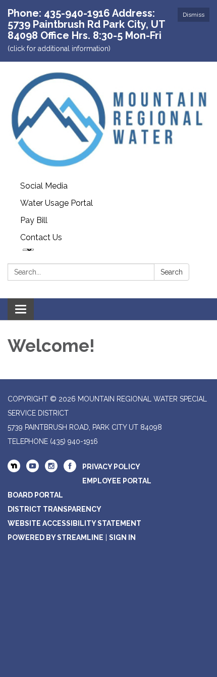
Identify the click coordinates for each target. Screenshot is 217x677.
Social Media (44, 186)
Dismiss (193, 14)
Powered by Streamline (55, 537)
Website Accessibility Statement (74, 523)
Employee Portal (116, 481)
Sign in (122, 537)
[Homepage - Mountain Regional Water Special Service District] (108, 119)
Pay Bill (33, 220)
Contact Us (41, 237)
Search (171, 272)
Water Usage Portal (56, 203)
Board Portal (35, 495)
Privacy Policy (111, 467)
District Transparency (54, 509)
